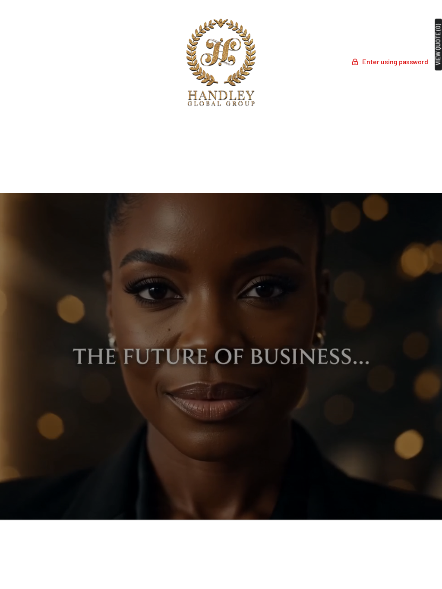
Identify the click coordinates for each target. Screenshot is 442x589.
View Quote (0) (438, 44)
